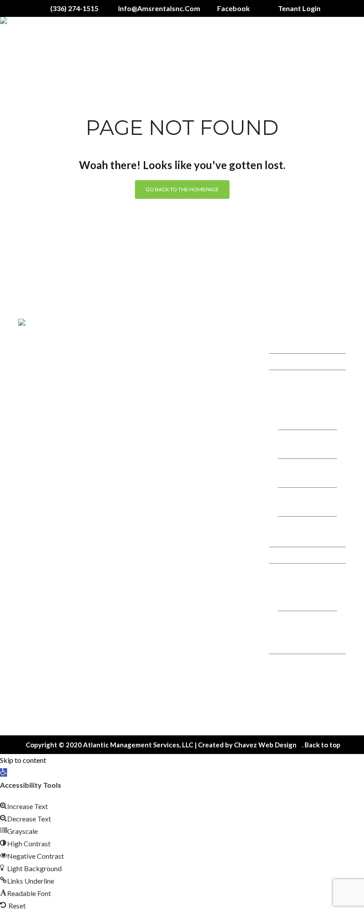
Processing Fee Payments (301, 637)
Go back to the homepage (182, 189)
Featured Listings (304, 555)
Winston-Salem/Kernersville (305, 415)
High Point (295, 536)
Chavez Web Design (265, 745)
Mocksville (295, 479)
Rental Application (305, 571)
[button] (3, 772)
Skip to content (23, 760)
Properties (294, 378)
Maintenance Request (298, 699)
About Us (291, 361)
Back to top (322, 745)
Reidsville (294, 508)
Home (287, 345)
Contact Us (295, 662)
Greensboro (297, 450)
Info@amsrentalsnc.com (221, 424)
